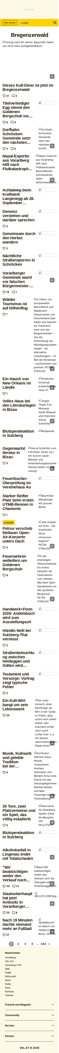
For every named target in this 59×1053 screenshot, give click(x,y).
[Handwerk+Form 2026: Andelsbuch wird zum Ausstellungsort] (47, 614)
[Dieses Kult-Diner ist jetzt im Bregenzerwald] (29, 60)
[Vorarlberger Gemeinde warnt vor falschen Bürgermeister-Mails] (47, 278)
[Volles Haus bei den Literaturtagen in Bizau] (47, 412)
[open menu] (54, 22)
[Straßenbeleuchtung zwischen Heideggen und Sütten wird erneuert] (47, 657)
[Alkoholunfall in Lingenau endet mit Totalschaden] (47, 854)
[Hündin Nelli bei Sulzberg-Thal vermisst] (47, 635)
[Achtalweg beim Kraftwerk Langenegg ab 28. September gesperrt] (47, 195)
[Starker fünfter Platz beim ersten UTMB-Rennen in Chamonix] (47, 501)
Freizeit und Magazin (18, 1004)
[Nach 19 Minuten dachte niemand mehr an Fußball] (47, 927)
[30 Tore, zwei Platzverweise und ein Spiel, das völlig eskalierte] (47, 815)
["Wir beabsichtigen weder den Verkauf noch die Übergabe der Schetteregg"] (45, 876)
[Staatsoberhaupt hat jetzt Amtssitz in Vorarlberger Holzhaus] (45, 900)
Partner (9, 1036)
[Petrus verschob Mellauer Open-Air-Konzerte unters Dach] (47, 535)
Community (12, 1015)
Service (9, 1025)
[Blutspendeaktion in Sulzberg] (47, 436)
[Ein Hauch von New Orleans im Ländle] (47, 384)
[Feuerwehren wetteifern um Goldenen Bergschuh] (46, 578)
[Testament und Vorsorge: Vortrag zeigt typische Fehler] (47, 679)
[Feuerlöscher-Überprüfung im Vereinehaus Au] (47, 483)
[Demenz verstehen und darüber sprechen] (47, 216)
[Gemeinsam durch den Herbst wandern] (47, 238)
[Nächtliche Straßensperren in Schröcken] (47, 260)
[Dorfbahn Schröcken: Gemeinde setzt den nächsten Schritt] (47, 139)
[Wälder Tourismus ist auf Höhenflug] (45, 335)
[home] (30, 23)
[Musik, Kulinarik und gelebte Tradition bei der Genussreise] (45, 775)
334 (43, 943)
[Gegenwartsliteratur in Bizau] (42, 459)
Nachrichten (12, 953)
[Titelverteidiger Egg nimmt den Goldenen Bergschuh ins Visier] (47, 108)
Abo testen (9, 22)
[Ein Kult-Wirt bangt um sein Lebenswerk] (45, 723)
